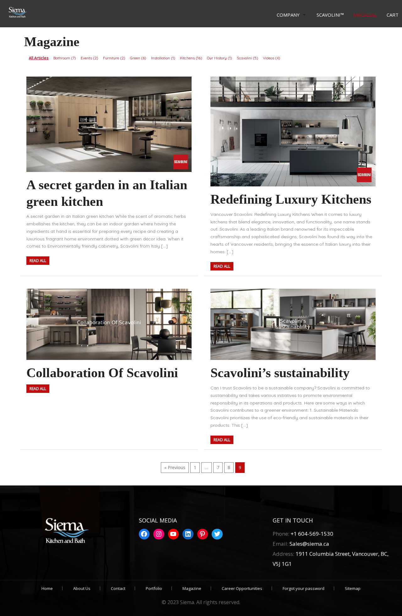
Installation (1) (163, 58)
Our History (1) (219, 58)
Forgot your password (303, 588)
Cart (393, 15)
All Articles (39, 58)
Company (288, 15)
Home (47, 588)
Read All (38, 260)
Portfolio (154, 588)
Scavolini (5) (247, 58)
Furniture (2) (114, 58)
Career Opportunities (242, 588)
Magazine (365, 15)
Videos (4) (271, 58)
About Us (81, 588)
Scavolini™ (330, 15)
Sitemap (353, 588)
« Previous (174, 467)
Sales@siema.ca (308, 543)
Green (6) (138, 58)
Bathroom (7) (64, 58)
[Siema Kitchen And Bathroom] (16, 12)
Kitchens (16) (191, 58)
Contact (118, 588)
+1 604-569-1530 (312, 533)
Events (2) (89, 58)
